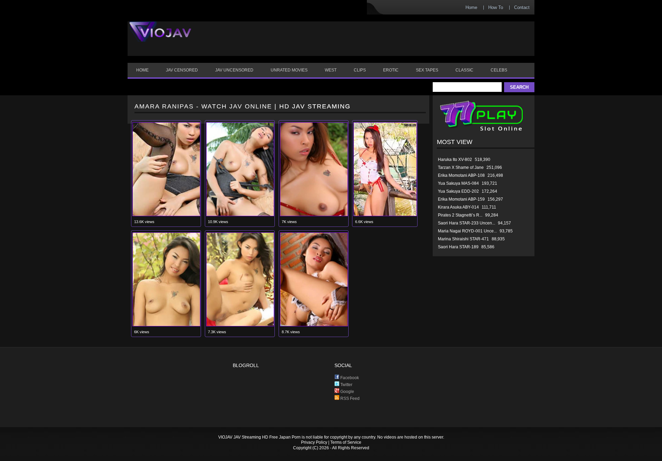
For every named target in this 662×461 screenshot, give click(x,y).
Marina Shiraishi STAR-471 (463, 239)
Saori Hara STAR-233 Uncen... (466, 223)
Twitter (345, 384)
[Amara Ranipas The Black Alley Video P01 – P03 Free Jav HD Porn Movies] (166, 214)
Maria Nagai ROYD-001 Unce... (467, 231)
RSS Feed (349, 398)
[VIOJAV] (160, 37)
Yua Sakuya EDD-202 (458, 191)
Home (471, 7)
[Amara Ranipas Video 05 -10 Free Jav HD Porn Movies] (314, 214)
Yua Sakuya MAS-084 (458, 183)
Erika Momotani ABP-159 (461, 199)
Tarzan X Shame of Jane (461, 167)
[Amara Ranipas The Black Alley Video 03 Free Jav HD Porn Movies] (166, 324)
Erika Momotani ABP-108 (461, 175)
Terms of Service (345, 442)
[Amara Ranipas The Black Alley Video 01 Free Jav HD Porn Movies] (314, 324)
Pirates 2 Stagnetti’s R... (460, 215)
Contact (522, 7)
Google (346, 391)
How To (495, 7)
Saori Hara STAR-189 (458, 246)
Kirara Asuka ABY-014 (458, 207)
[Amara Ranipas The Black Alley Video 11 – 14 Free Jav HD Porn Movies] (240, 214)
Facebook (349, 377)
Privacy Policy (314, 442)
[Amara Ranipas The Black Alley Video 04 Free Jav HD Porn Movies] (385, 214)
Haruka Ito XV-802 (455, 159)
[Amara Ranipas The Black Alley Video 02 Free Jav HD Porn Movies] (240, 324)
